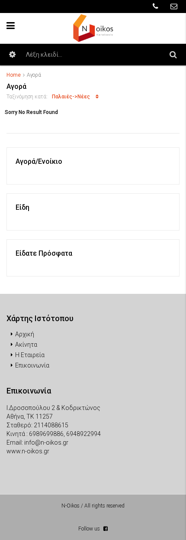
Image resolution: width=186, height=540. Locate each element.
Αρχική (24, 334)
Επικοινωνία (32, 365)
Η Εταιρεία (30, 354)
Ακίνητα (26, 344)
